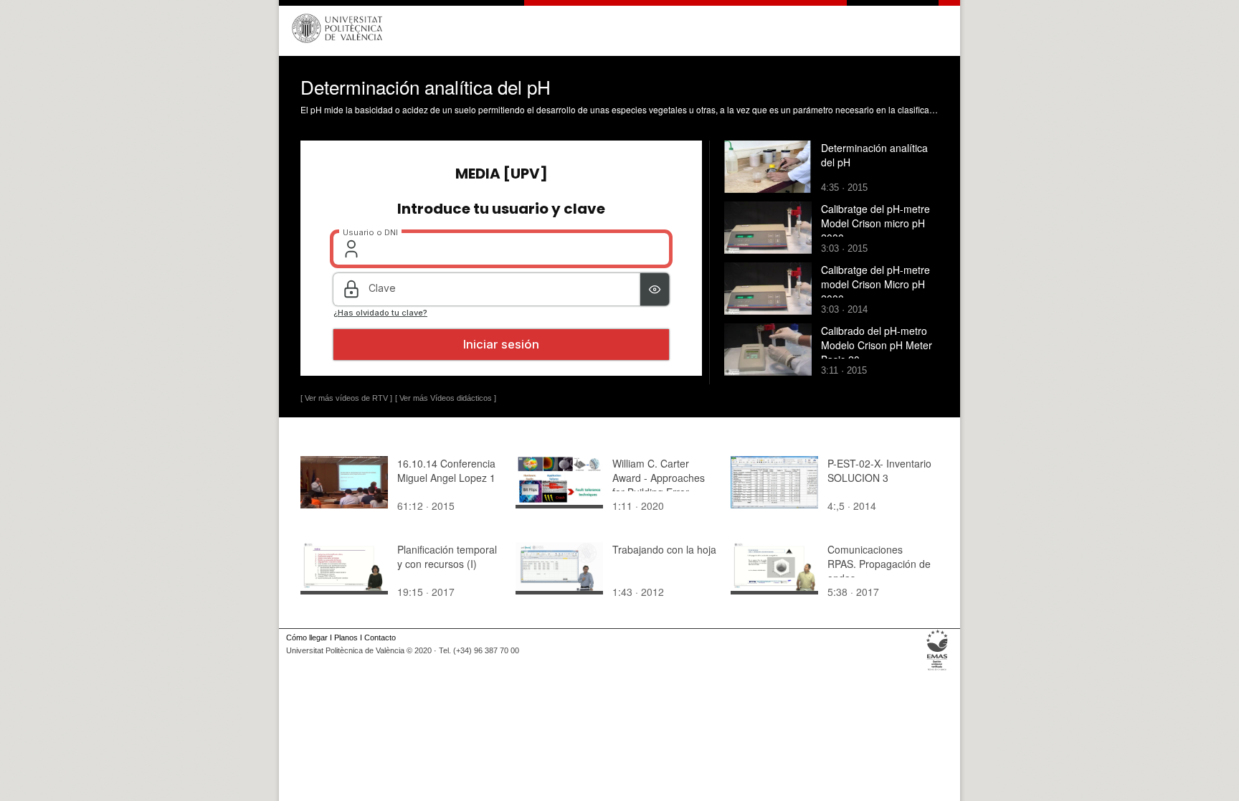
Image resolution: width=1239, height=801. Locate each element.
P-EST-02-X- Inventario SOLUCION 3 (879, 470)
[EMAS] (937, 670)
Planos (346, 637)
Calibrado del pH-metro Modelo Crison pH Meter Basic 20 (876, 344)
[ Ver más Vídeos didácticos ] (445, 398)
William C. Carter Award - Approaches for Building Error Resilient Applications (660, 484)
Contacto (380, 637)
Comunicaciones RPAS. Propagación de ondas (879, 563)
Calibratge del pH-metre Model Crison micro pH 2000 (875, 223)
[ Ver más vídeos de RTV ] (346, 398)
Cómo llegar (307, 637)
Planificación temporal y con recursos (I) (447, 556)
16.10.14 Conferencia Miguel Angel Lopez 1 (446, 470)
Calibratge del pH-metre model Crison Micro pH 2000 (875, 283)
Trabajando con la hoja (664, 549)
